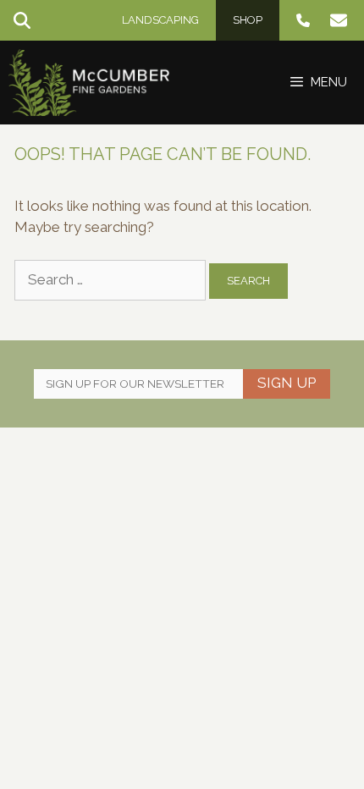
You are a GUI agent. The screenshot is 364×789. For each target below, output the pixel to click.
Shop (247, 20)
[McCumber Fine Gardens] (88, 82)
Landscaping (160, 20)
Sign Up (286, 382)
